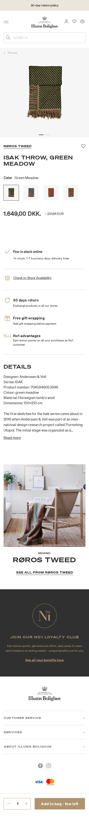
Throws (12, 53)
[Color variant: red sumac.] (51, 192)
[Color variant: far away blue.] (31, 192)
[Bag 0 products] (82, 21)
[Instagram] (48, 765)
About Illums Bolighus (28, 747)
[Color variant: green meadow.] (11, 192)
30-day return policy (45, 5)
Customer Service (22, 718)
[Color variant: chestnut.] (71, 192)
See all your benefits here (44, 660)
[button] (41, 134)
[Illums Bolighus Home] (44, 22)
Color (21, 177)
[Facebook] (40, 765)
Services (13, 732)
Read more (12, 437)
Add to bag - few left (60, 803)
